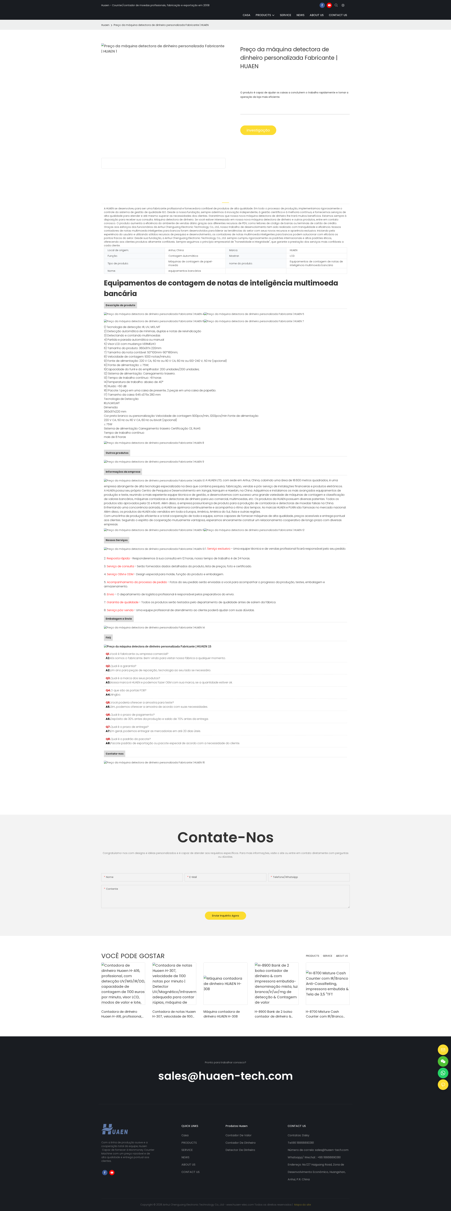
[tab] (225, 200)
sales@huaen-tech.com (225, 1076)
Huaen (105, 25)
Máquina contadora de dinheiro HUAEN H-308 (221, 1014)
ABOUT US (342, 956)
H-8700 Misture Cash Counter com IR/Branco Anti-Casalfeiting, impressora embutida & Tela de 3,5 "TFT (324, 1014)
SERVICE (327, 956)
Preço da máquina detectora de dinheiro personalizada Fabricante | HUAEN (161, 25)
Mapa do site (302, 1204)
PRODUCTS (312, 956)
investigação (258, 130)
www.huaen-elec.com (240, 1204)
